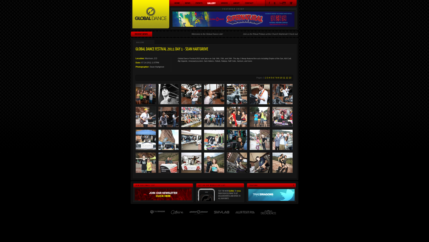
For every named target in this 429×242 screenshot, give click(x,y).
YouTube (283, 3)
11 (284, 78)
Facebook (269, 3)
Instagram (291, 3)
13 (290, 78)
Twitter (274, 3)
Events (199, 3)
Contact (249, 3)
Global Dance (150, 14)
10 (281, 78)
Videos (225, 3)
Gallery (212, 3)
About (236, 3)
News (188, 3)
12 (287, 78)
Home (176, 3)
